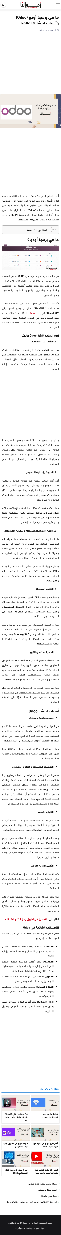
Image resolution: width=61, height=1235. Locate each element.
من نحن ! (26, 1222)
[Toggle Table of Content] (52, 229)
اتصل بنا (35, 1222)
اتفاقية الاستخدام (15, 1222)
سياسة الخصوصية (46, 1222)
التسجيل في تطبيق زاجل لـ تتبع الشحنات (26, 918)
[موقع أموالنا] (31, 4)
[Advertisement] (30, 63)
